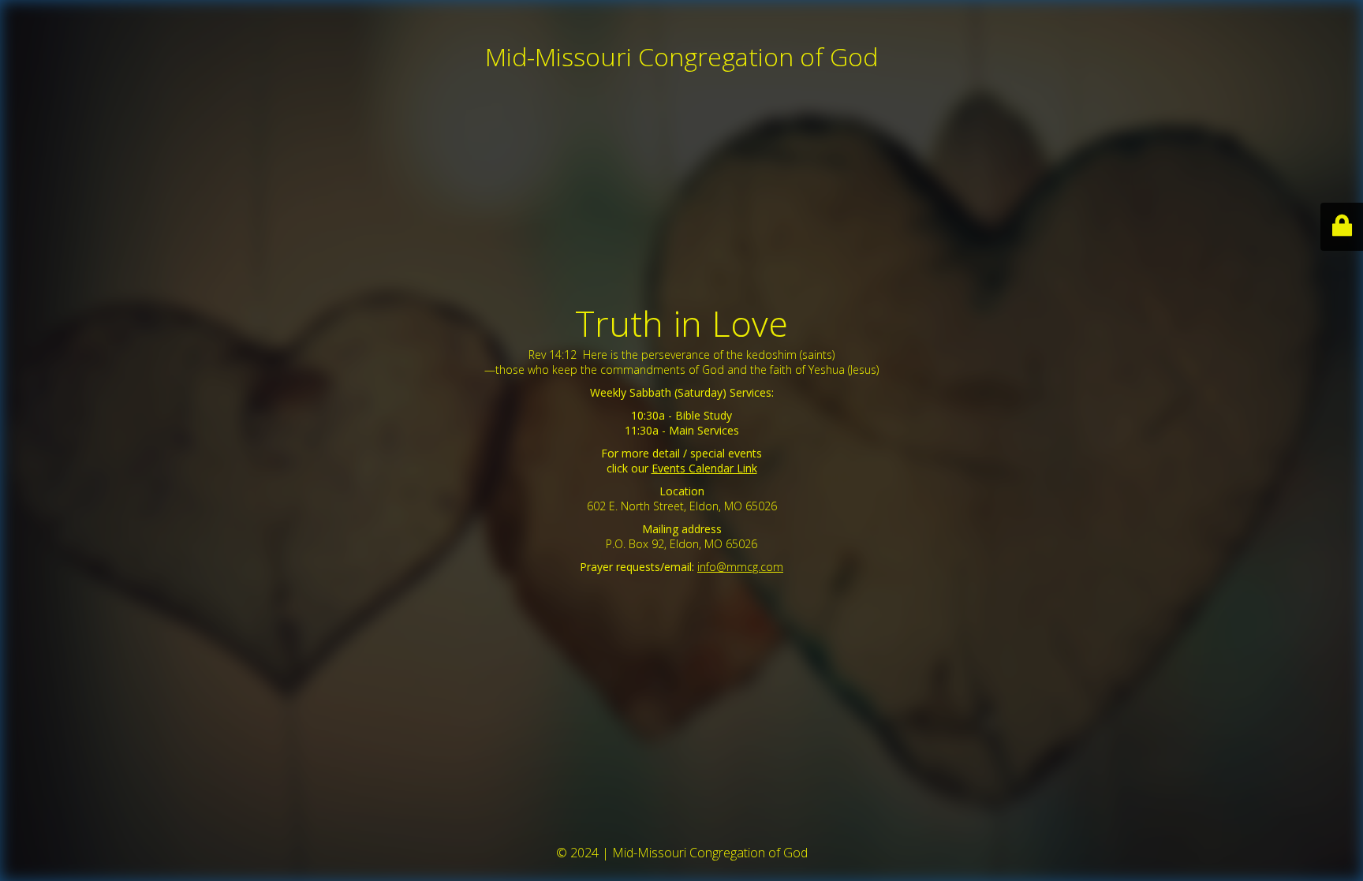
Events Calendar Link (704, 468)
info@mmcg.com (740, 566)
